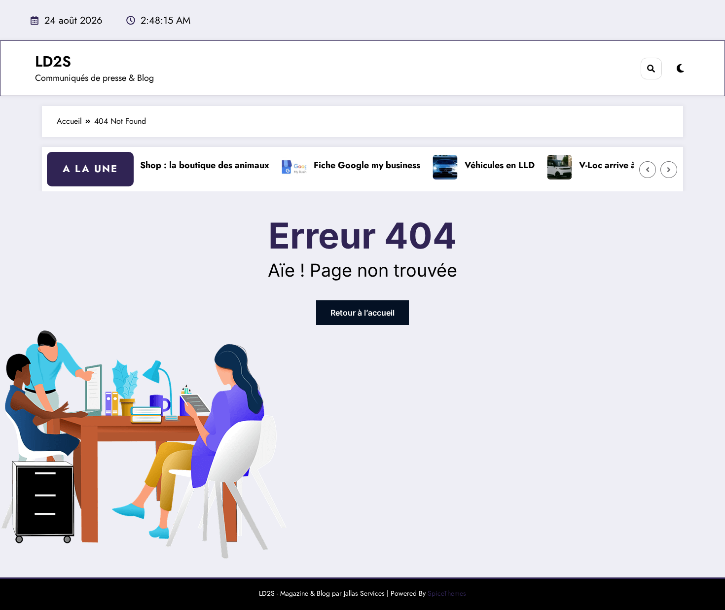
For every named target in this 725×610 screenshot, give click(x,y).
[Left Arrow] (647, 170)
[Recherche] (651, 68)
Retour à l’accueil (362, 313)
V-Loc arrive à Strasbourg (624, 165)
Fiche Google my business (360, 165)
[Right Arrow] (669, 170)
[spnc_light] (680, 69)
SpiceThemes (447, 593)
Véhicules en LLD (493, 165)
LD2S (53, 61)
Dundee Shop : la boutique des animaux (180, 165)
